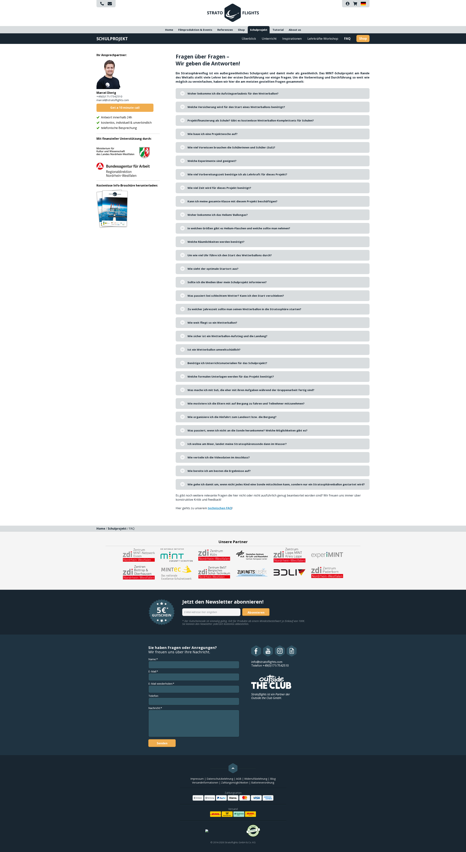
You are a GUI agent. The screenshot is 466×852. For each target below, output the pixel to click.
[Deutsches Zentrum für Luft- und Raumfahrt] (252, 555)
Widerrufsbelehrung (255, 778)
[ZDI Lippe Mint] (289, 555)
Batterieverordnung (262, 782)
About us (295, 30)
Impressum (197, 778)
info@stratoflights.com (266, 662)
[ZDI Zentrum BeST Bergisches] (214, 572)
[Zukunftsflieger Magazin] (252, 572)
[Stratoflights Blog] (292, 650)
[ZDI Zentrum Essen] (139, 555)
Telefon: (153, 695)
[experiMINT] (327, 555)
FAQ (347, 38)
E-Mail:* (153, 671)
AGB (238, 778)
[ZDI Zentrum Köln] (214, 555)
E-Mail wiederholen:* (161, 683)
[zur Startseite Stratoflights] (233, 12)
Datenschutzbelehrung (220, 778)
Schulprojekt (258, 30)
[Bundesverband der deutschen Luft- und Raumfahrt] (289, 572)
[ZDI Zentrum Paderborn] (327, 572)
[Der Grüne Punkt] (253, 831)
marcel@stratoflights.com (112, 100)
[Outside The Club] (271, 681)
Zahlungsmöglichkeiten (234, 782)
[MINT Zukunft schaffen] (176, 555)
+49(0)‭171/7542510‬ (109, 96)
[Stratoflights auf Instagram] (280, 650)
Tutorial (278, 30)
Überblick (249, 38)
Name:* (153, 659)
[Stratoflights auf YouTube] (268, 650)
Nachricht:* (155, 708)
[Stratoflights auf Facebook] (256, 650)
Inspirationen (292, 38)
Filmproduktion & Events (195, 30)
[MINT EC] (176, 572)
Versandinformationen (205, 782)
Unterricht (269, 38)
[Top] (233, 768)
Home (169, 30)
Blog (273, 778)
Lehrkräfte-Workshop (322, 38)
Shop (241, 30)
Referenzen (225, 30)
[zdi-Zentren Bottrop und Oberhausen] (139, 572)
